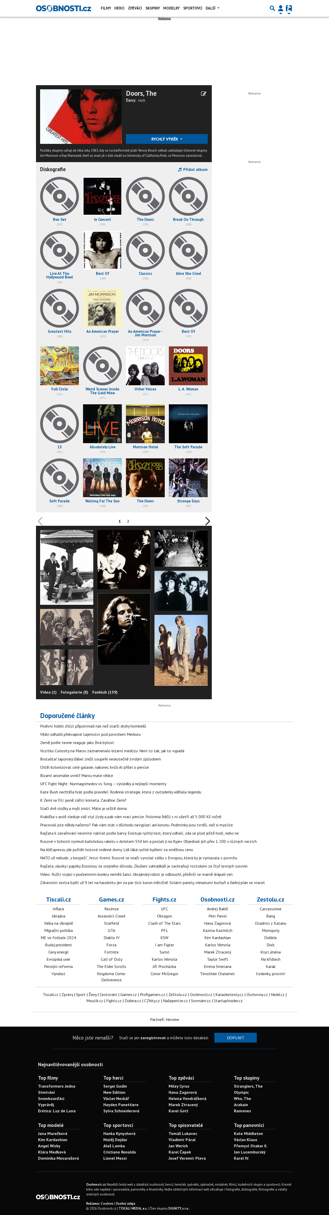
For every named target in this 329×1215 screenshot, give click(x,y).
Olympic (241, 1092)
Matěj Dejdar (115, 1139)
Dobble (270, 937)
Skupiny (152, 8)
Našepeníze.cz (175, 1000)
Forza (111, 944)
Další (211, 8)
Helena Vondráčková (187, 1098)
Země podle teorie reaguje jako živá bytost (77, 742)
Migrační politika (58, 930)
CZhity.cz (152, 1000)
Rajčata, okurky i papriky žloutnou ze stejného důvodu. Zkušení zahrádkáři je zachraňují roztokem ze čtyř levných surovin (144, 866)
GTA (111, 930)
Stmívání (46, 1092)
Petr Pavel (217, 916)
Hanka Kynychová (119, 1133)
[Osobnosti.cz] (63, 8)
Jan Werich (178, 1145)
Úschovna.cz (257, 994)
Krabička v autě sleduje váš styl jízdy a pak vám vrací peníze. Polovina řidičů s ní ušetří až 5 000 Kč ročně (130, 816)
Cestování (108, 994)
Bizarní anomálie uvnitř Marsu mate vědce (76, 775)
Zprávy (67, 994)
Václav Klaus (245, 1139)
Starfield (111, 923)
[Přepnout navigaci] (281, 8)
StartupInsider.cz (228, 1000)
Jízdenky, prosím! (270, 973)
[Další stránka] (207, 521)
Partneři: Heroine (164, 1019)
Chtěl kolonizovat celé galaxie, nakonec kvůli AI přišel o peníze (94, 767)
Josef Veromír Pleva (187, 1158)
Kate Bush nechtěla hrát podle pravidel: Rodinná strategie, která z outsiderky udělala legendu (120, 791)
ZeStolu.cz (177, 994)
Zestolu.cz (270, 899)
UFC (164, 908)
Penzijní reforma (58, 966)
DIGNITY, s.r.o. (178, 1208)
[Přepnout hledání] (272, 8)
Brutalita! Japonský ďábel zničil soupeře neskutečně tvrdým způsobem (100, 759)
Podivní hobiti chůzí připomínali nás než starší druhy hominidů (93, 726)
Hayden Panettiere (121, 1104)
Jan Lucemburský (250, 1152)
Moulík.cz (94, 1000)
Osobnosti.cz (217, 899)
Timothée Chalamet (217, 973)
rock (141, 100)
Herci (119, 8)
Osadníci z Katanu (270, 923)
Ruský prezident (58, 944)
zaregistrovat (153, 1037)
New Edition (114, 1092)
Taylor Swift (217, 959)
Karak (271, 966)
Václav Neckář (116, 1098)
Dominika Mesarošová (58, 1158)
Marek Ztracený (217, 952)
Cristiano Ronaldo (119, 1152)
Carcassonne (270, 908)
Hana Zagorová (217, 923)
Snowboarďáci (51, 1098)
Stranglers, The (248, 1086)
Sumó (164, 952)
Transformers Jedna (56, 1086)
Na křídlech (270, 959)
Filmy (106, 8)
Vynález (58, 973)
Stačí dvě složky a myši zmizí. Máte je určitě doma (83, 808)
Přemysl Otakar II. (250, 1145)
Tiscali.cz (58, 899)
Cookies (107, 1203)
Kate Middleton (248, 1133)
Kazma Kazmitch (217, 930)
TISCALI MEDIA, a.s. (133, 1208)
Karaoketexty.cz (229, 994)
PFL (164, 930)
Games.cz (111, 899)
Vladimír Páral (182, 1139)
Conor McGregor (164, 973)
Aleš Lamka (114, 1145)
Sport (81, 994)
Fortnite (111, 952)
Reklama (92, 1203)
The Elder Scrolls (111, 966)
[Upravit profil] (204, 93)
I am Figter (164, 944)
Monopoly (270, 930)
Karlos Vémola (164, 959)
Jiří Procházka (164, 966)
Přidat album (195, 169)
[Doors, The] (81, 116)
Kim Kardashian (217, 937)
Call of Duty (111, 959)
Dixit (271, 944)
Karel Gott (178, 1110)
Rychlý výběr (165, 139)
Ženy (93, 994)
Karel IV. (241, 1158)
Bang (270, 916)
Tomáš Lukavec (183, 1133)
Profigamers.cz (152, 994)
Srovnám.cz (201, 1000)
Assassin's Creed (111, 916)
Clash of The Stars (164, 923)
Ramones (242, 1110)
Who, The (242, 1098)
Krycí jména (270, 952)
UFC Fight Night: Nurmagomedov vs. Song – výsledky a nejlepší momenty (103, 783)
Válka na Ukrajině (58, 923)
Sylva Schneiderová (121, 1110)
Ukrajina (58, 916)
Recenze (111, 908)
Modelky (171, 8)
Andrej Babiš (217, 908)
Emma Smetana (217, 966)
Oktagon (164, 916)
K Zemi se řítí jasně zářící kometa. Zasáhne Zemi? (83, 800)
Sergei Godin (115, 1086)
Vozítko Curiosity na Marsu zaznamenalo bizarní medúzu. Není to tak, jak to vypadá (112, 750)
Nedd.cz (278, 994)
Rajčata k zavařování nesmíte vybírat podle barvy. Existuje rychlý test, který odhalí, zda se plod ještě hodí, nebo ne (139, 833)
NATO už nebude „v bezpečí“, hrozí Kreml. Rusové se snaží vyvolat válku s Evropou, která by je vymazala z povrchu (138, 857)
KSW (164, 937)
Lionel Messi (115, 1158)
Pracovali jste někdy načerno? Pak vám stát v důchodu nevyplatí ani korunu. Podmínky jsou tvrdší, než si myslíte (136, 824)
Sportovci (192, 8)
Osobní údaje (125, 1203)
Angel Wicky (49, 1145)
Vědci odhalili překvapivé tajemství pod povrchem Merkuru (90, 734)
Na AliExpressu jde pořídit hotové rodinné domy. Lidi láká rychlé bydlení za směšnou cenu (116, 849)
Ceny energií (58, 952)
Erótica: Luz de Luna (57, 1110)
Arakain (241, 1104)
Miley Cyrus (179, 1086)
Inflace (58, 908)
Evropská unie (58, 959)
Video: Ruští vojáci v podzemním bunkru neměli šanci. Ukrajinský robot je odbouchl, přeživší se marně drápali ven (136, 874)
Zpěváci (135, 8)
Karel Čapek (180, 1152)
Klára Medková (52, 1152)
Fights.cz (164, 899)
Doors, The (141, 93)
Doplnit (235, 1037)
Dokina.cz (133, 1000)
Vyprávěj (46, 1104)
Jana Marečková (52, 1133)
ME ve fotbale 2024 (58, 937)
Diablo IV (112, 937)
